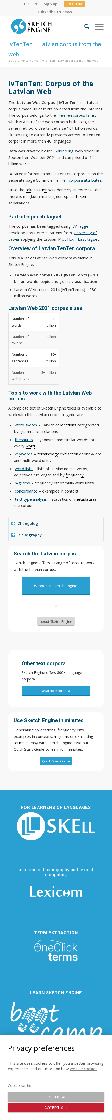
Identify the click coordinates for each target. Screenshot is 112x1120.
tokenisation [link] (36, 189)
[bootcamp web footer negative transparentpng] (56, 1026)
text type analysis (31, 499)
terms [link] (19, 742)
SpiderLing (64, 150)
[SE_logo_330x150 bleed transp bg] (46, 26)
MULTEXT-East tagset (78, 239)
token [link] (81, 196)
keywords (24, 454)
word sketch (26, 425)
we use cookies (83, 1068)
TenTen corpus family (77, 115)
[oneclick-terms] (56, 950)
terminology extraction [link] (57, 454)
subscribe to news (55, 11)
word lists (24, 468)
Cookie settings (22, 1085)
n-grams (22, 482)
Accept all (56, 1107)
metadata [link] (83, 499)
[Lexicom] (56, 891)
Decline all (56, 1096)
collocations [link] (65, 425)
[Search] (84, 26)
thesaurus (24, 439)
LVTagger (81, 226)
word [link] (30, 445)
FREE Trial (74, 4)
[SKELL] (56, 826)
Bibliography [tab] (30, 534)
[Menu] (96, 26)
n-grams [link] (61, 736)
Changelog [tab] (28, 523)
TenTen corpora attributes (78, 180)
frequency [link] (75, 474)
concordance (26, 491)
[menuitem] (31, 4)
